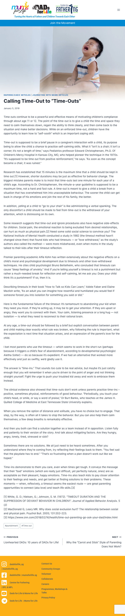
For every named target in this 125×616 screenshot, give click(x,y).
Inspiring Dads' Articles (17, 95)
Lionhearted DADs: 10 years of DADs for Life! (31, 540)
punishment (11, 525)
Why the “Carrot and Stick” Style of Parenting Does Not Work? (93, 542)
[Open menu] (118, 9)
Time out (27, 525)
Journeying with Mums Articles (50, 95)
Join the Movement (62, 22)
